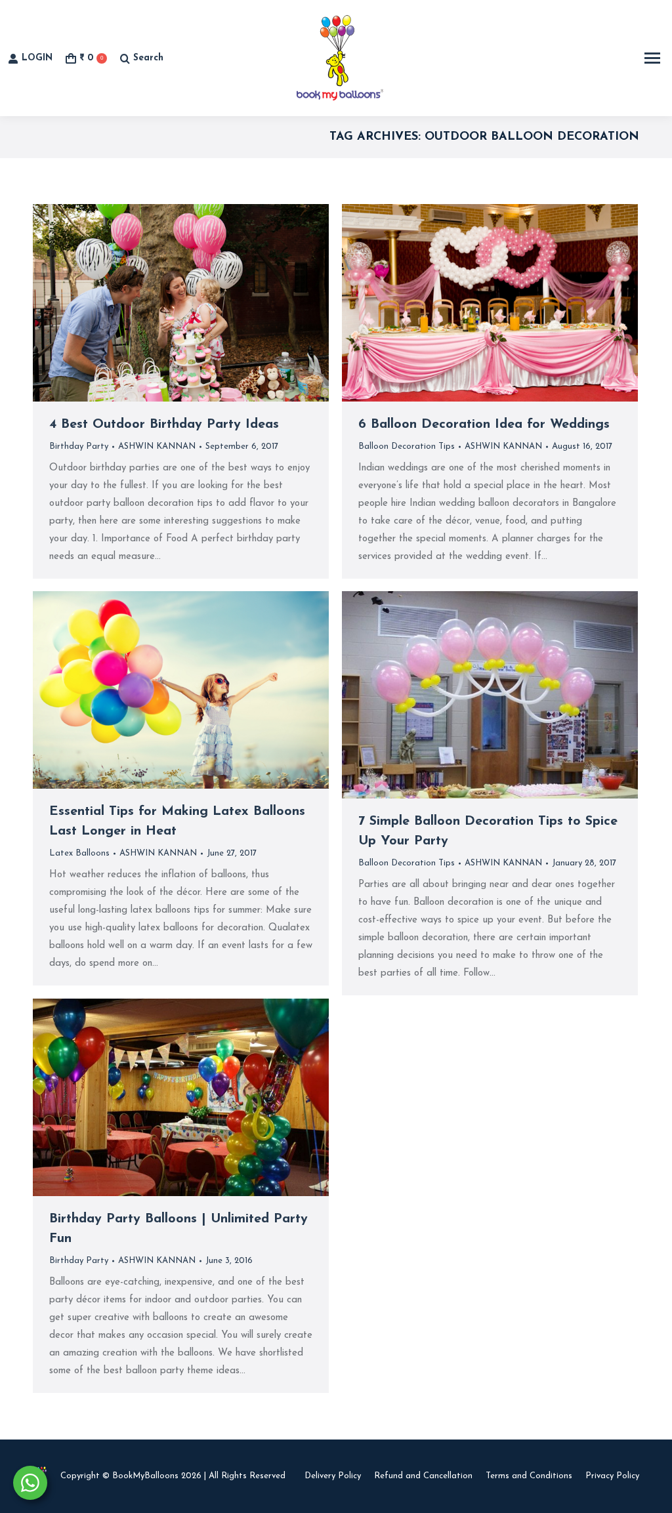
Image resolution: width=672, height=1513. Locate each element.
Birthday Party (78, 446)
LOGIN (37, 58)
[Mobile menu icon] (652, 58)
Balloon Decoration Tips (406, 446)
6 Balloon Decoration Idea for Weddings (484, 424)
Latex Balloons (79, 853)
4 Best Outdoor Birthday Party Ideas (164, 424)
